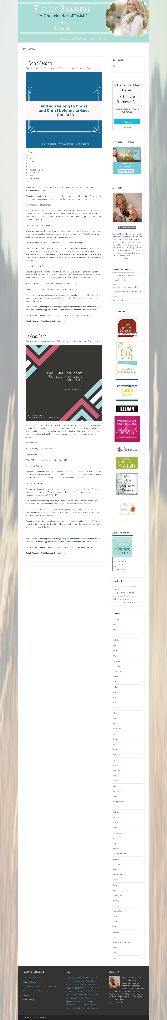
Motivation (116, 812)
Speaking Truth (117, 895)
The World (116, 916)
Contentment (80, 68)
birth (66, 68)
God (114, 744)
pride (91, 1001)
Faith (43, 321)
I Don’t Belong (39, 63)
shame (114, 885)
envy (114, 697)
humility (76, 995)
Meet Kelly (64, 39)
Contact (92, 39)
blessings (72, 68)
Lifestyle (115, 786)
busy (114, 656)
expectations (117, 708)
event (114, 703)
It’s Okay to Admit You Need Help (124, 602)
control (115, 677)
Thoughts (116, 921)
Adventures (116, 619)
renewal (88, 1005)
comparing (70, 981)
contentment (80, 981)
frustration (70, 991)
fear (84, 341)
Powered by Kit (127, 127)
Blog (99, 39)
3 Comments (94, 341)
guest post (116, 755)
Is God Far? (36, 336)
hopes (69, 995)
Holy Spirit (116, 770)
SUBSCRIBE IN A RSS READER (123, 275)
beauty (86, 978)
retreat (114, 869)
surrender (115, 906)
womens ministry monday (121, 942)
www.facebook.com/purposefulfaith (125, 287)
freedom (95, 988)
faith (80, 341)
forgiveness (116, 729)
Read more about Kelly (120, 258)
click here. (67, 321)
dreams (115, 692)
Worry (114, 953)
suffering (115, 901)
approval (115, 624)
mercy (114, 796)
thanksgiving (117, 911)
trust (85, 1008)
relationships (117, 864)
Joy (97, 994)
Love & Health (117, 791)
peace (114, 828)
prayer (114, 838)
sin (113, 890)
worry (95, 1008)
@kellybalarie (122, 280)
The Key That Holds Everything (123, 593)
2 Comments (93, 68)
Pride (114, 843)
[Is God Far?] (64, 383)
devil (114, 682)
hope (114, 776)
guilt (113, 760)
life (68, 998)
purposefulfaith (51, 68)
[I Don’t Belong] (64, 110)
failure (114, 713)
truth (114, 937)
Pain (87, 998)
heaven (115, 765)
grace (114, 749)
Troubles (115, 932)
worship (115, 958)
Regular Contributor (119, 854)
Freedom (115, 734)
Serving (115, 880)
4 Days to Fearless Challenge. (80, 315)
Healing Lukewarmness (120, 599)
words (114, 948)
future (77, 991)
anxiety (79, 978)
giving (114, 739)
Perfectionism (117, 833)
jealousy (83, 995)
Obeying (115, 822)
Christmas (116, 661)
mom (114, 807)
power (78, 1001)
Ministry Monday (118, 802)
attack (61, 341)
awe (62, 68)
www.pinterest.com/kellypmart (130, 291)
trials (114, 927)
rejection (115, 859)
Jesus (114, 781)
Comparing (116, 666)
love (75, 998)
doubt (76, 341)
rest (93, 1005)
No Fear (115, 817)
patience (93, 998)
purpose (115, 848)
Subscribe (127, 121)
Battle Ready (116, 640)
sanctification (117, 875)
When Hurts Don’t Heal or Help (123, 596)
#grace (71, 977)
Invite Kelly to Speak (78, 39)
